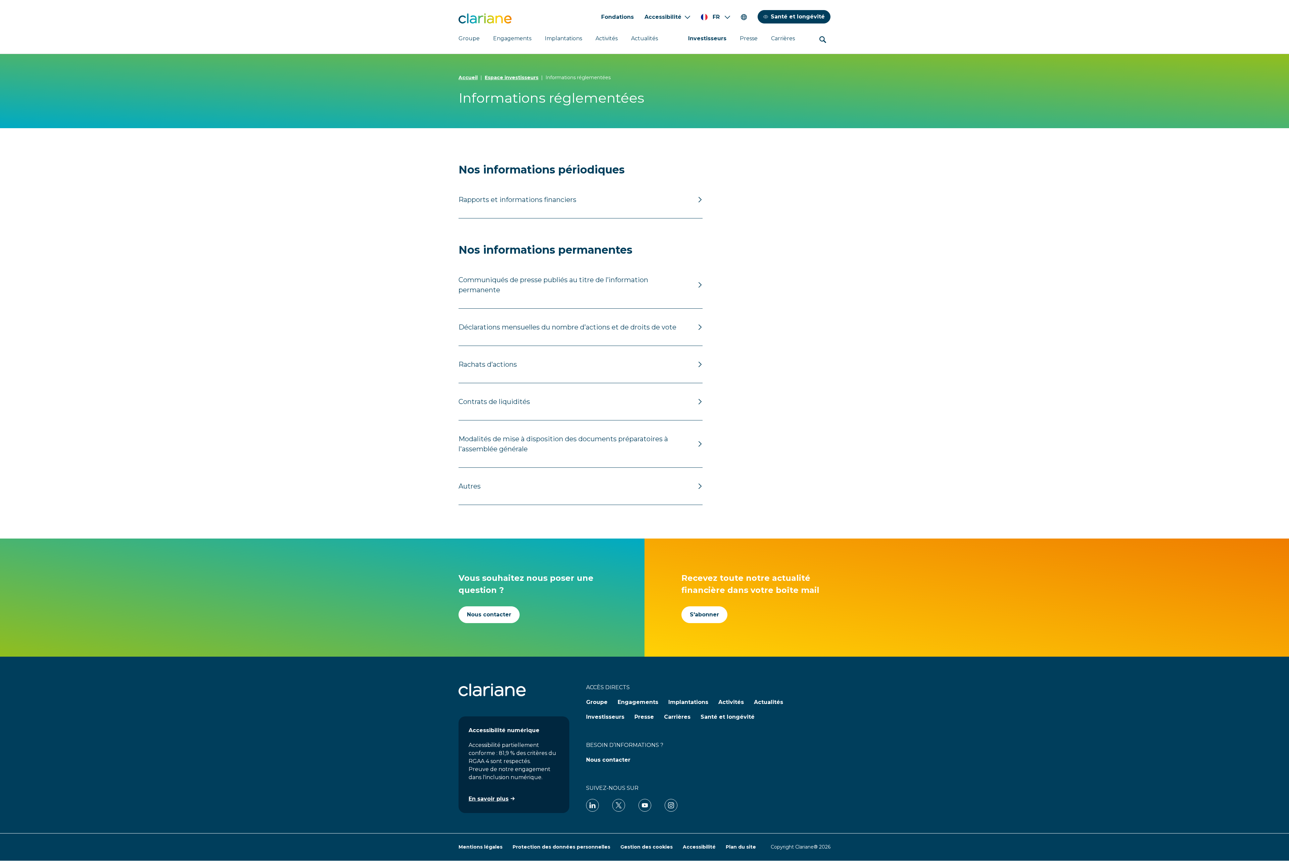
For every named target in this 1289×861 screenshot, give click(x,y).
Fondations (617, 17)
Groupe (469, 38)
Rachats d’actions (488, 364)
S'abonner (704, 614)
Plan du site (741, 847)
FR (716, 17)
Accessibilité (662, 17)
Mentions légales (481, 847)
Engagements (512, 38)
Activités (606, 38)
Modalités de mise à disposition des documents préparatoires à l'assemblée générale (563, 444)
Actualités (644, 38)
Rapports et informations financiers (517, 200)
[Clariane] (485, 18)
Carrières (783, 38)
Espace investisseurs (511, 77)
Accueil (468, 77)
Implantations (563, 38)
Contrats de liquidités (494, 402)
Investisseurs (707, 38)
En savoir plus (489, 799)
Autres (470, 486)
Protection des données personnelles (561, 847)
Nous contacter (489, 614)
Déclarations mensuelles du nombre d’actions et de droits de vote (567, 327)
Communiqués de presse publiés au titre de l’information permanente (553, 285)
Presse (749, 38)
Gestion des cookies (646, 847)
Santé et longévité (798, 16)
